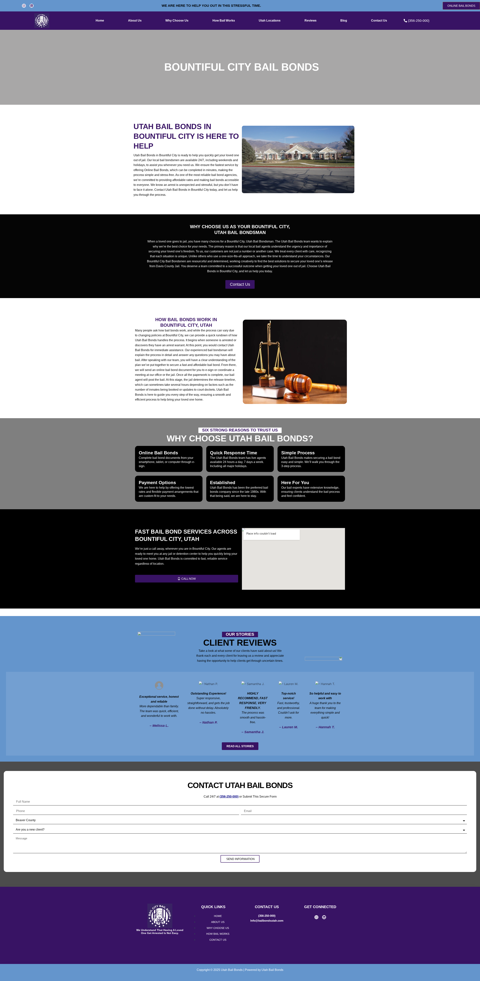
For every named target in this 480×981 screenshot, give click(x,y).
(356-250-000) (266, 915)
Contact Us (379, 20)
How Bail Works (223, 20)
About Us (135, 20)
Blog (343, 20)
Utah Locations (269, 20)
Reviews (310, 20)
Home (100, 20)
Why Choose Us (176, 20)
